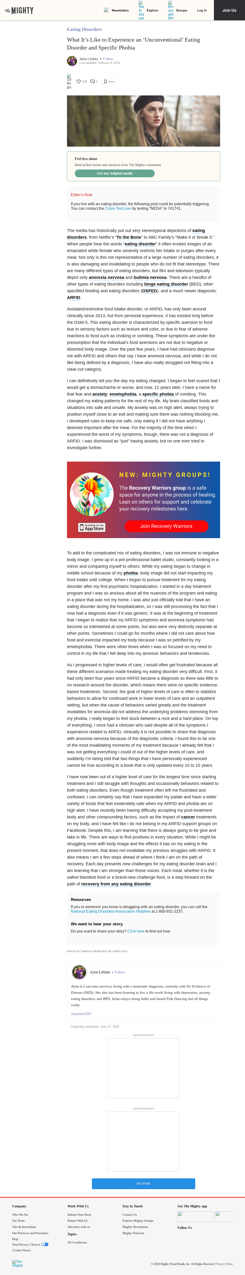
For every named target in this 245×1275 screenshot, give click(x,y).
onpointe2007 (81, 1014)
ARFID (73, 297)
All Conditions (77, 1242)
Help (15, 1239)
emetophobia (123, 394)
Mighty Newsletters (135, 1227)
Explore (152, 10)
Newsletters (120, 10)
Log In (202, 10)
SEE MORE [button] (143, 1183)
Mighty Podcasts (133, 1233)
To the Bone (129, 237)
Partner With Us (77, 1220)
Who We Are (20, 1214)
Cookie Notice (21, 1250)
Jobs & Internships (24, 1227)
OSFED (149, 290)
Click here (136, 931)
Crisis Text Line (118, 208)
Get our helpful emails (115, 173)
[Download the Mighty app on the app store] (195, 1216)
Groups (181, 10)
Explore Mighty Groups (137, 1220)
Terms (229, 1264)
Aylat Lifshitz (89, 59)
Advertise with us (78, 1227)
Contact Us (129, 1214)
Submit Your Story (79, 1214)
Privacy (219, 1264)
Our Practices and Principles (30, 1233)
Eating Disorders (84, 29)
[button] (108, 59)
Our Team (18, 1220)
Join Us (229, 10)
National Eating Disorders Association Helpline (110, 911)
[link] (19, 10)
